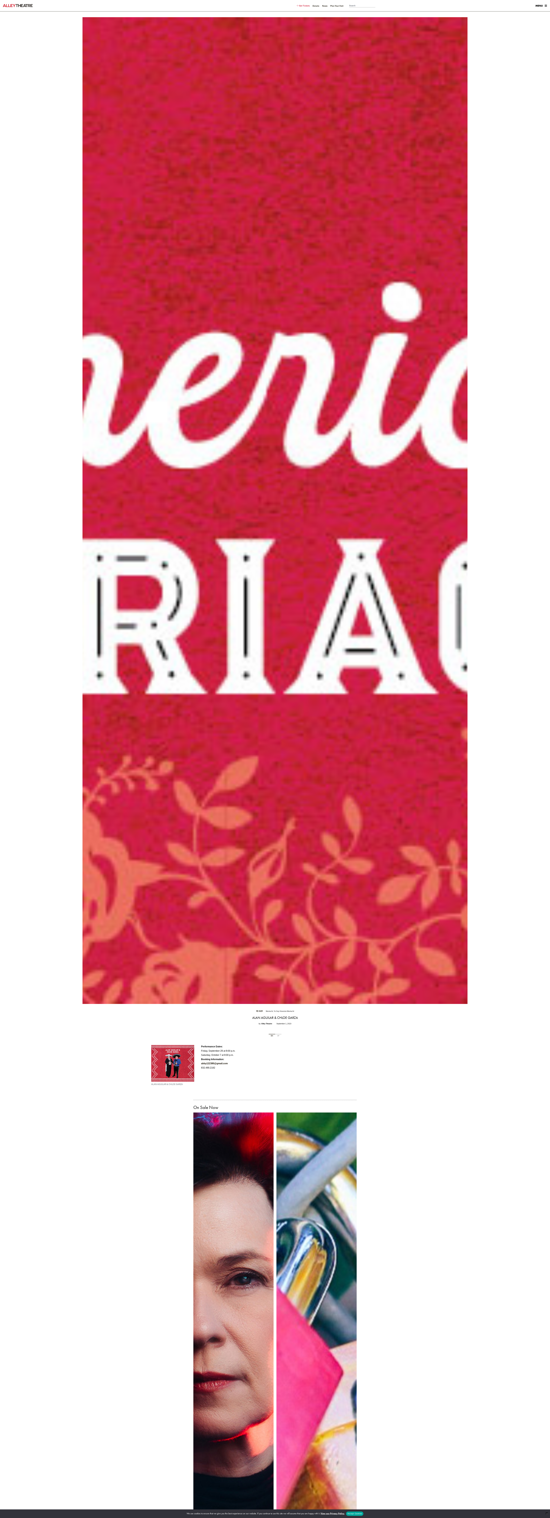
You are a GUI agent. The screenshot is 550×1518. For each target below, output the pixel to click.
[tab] (272, 1036)
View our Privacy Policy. (333, 1513)
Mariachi (269, 1011)
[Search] (376, 5)
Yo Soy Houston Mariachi (284, 1011)
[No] (547, 1513)
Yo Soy (259, 1011)
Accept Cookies (354, 1513)
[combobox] (362, 5)
